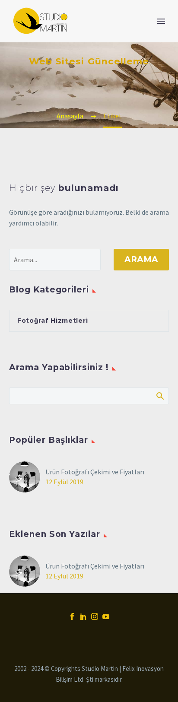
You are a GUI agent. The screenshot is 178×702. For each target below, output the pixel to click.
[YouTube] (105, 616)
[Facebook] (72, 616)
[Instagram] (94, 616)
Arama (141, 259)
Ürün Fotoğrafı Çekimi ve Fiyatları (94, 471)
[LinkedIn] (83, 616)
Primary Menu (161, 21)
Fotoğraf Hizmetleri (52, 320)
